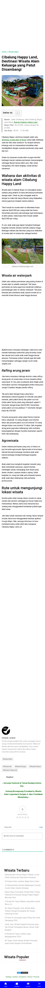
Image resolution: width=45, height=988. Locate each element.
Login (41, 827)
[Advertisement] (22, 25)
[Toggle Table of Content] (16, 113)
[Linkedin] (24, 777)
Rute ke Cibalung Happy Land (25, 122)
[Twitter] (16, 777)
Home (4, 52)
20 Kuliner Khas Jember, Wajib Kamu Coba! (22, 881)
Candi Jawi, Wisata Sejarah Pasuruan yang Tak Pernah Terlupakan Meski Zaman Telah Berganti (22, 927)
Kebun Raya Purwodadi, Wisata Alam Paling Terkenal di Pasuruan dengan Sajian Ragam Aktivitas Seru (22, 895)
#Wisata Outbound (10, 770)
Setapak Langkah (8, 738)
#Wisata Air (7, 767)
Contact (15, 977)
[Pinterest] (21, 777)
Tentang (8, 977)
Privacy (30, 977)
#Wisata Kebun (35, 767)
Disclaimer (22, 977)
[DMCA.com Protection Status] (22, 972)
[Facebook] (18, 777)
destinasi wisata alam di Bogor (14, 140)
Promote (36, 977)
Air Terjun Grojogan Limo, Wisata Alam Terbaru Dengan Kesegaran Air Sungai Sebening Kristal (20, 911)
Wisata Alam (13, 52)
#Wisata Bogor (20, 767)
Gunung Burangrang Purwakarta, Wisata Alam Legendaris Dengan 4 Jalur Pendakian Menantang (23, 794)
